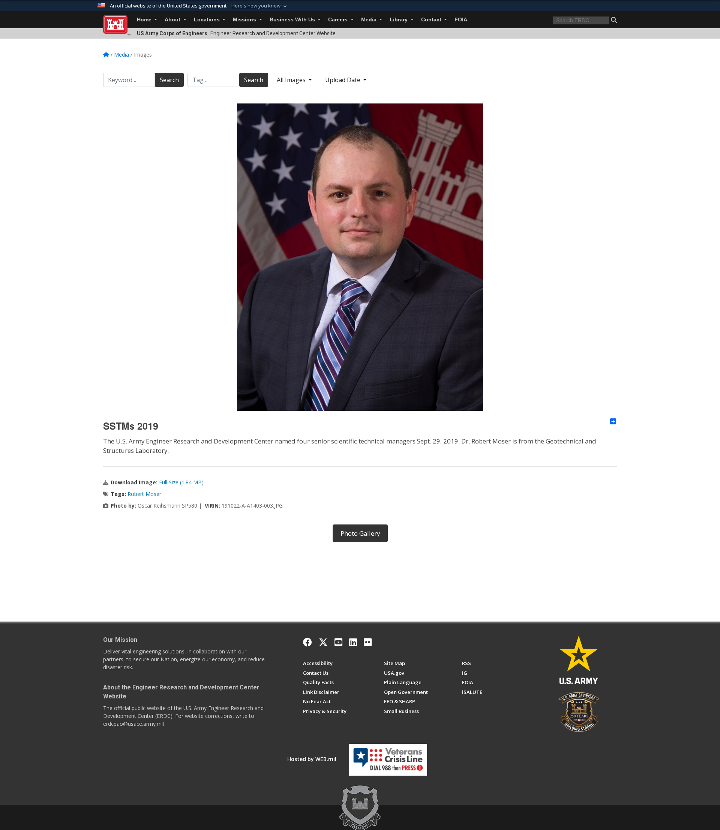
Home (145, 19)
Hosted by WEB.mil (311, 759)
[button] (259, 6)
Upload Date (343, 80)
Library (399, 19)
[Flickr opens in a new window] (368, 642)
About (173, 19)
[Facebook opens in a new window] (307, 642)
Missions (245, 19)
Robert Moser (144, 493)
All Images (292, 80)
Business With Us (293, 19)
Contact (432, 19)
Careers (338, 19)
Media (369, 19)
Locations (207, 19)
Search (169, 80)
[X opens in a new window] (323, 642)
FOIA (460, 19)
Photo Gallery (360, 533)
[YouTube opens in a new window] (338, 642)
